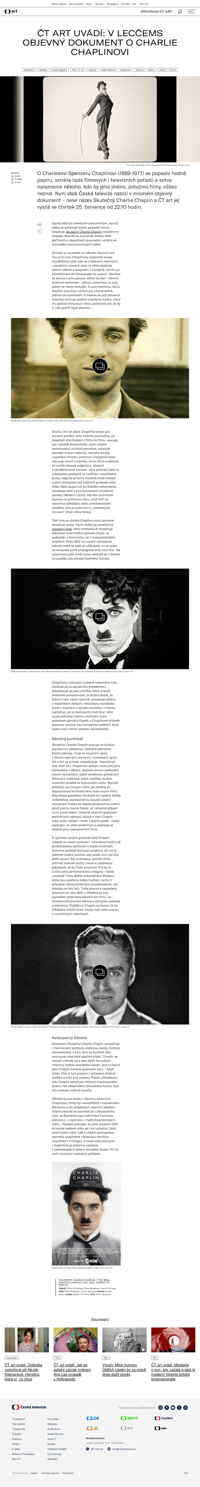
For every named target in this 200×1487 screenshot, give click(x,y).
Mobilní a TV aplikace (23, 1454)
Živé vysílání (18, 1423)
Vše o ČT (143, 4)
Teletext (16, 1433)
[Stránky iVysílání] (171, 1418)
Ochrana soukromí (50, 1473)
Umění (162, 69)
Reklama (52, 1423)
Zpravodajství (76, 4)
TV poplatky (18, 1428)
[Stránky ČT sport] (129, 1419)
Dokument (29, 69)
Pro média (53, 1418)
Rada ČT (52, 1439)
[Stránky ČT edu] (171, 1428)
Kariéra (51, 1444)
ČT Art (173, 69)
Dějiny (151, 69)
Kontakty (53, 1459)
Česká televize (59, 4)
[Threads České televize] (185, 1409)
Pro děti (126, 4)
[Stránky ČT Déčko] (92, 1429)
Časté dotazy (54, 1454)
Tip (82, 69)
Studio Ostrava (55, 1433)
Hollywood (125, 69)
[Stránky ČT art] (127, 1429)
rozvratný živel (62, 529)
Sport (89, 4)
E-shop (16, 1449)
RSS (186, 1473)
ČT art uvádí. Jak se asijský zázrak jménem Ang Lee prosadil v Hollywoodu (72, 1371)
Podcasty (17, 1439)
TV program (112, 4)
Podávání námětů (57, 1449)
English (34, 1473)
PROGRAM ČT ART (156, 11)
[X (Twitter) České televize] (179, 1409)
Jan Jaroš (15, 176)
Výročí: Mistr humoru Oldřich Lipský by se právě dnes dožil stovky (124, 1369)
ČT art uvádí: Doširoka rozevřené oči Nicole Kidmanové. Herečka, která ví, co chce (23, 1371)
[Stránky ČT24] (93, 1419)
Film (74, 69)
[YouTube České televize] (172, 1409)
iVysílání (99, 4)
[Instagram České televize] (160, 1409)
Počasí (15, 1444)
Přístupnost (67, 1473)
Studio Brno (54, 1428)
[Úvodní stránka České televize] (29, 1408)
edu (134, 4)
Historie (139, 69)
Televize (92, 69)
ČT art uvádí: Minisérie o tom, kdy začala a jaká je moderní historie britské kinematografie (173, 1371)
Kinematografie (59, 69)
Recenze (43, 69)
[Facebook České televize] (166, 1409)
